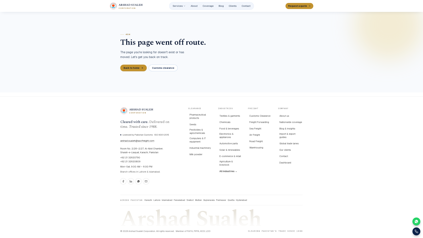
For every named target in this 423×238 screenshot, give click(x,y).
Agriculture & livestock (226, 163)
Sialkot (190, 200)
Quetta (231, 200)
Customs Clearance (259, 115)
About (194, 5)
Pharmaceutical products (198, 116)
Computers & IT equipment (198, 140)
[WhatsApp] (138, 181)
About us (284, 115)
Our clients (285, 149)
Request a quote (297, 5)
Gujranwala (209, 200)
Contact (246, 5)
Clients (233, 5)
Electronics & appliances (226, 135)
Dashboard (285, 162)
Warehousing (256, 147)
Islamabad (167, 200)
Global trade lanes (289, 143)
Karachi (148, 200)
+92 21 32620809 (130, 161)
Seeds (193, 124)
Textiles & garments (229, 115)
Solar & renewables (229, 149)
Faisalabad (179, 200)
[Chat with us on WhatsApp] (416, 221)
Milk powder (196, 154)
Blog (221, 5)
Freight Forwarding (259, 122)
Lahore (157, 200)
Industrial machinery (200, 147)
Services (178, 5)
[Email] (146, 181)
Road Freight (256, 141)
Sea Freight (255, 128)
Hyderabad (241, 200)
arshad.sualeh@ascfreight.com (137, 140)
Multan (198, 200)
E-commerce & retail (230, 156)
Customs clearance (163, 67)
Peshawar (221, 200)
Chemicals (225, 122)
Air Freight (254, 134)
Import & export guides (287, 135)
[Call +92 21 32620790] (416, 231)
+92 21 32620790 (130, 157)
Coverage (208, 5)
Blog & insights (287, 128)
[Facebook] (123, 181)
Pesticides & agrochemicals (197, 131)
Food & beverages (229, 128)
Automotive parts (228, 143)
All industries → (228, 171)
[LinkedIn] (131, 181)
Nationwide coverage (290, 122)
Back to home (131, 67)
